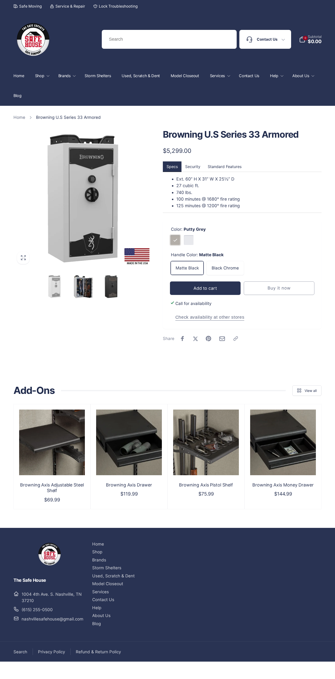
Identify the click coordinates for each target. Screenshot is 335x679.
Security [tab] (192, 166)
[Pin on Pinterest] (208, 338)
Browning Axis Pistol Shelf (206, 484)
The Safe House (281, 670)
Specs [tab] (172, 166)
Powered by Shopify (307, 670)
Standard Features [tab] (225, 166)
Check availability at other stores (209, 317)
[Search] (227, 39)
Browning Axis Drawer (129, 484)
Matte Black (187, 268)
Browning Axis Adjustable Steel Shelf (52, 487)
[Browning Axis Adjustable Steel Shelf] (52, 465)
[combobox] (169, 39)
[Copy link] (235, 338)
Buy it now (279, 288)
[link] (27, 6)
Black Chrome (225, 268)
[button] (310, 39)
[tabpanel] (242, 192)
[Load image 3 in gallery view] (111, 286)
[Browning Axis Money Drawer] (283, 465)
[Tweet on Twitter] (195, 338)
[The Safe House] (49, 566)
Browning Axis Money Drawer (283, 484)
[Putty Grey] (175, 240)
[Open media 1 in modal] (82, 198)
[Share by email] (222, 338)
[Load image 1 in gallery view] (54, 286)
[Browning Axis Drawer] (129, 465)
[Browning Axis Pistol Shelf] (206, 465)
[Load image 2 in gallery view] (83, 286)
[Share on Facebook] (182, 338)
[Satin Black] (189, 240)
